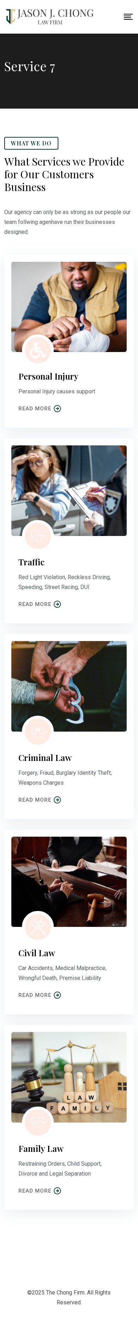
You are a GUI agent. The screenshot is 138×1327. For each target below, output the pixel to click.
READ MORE (34, 408)
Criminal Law (45, 757)
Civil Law (36, 952)
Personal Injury (48, 376)
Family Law (41, 1148)
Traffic (31, 561)
